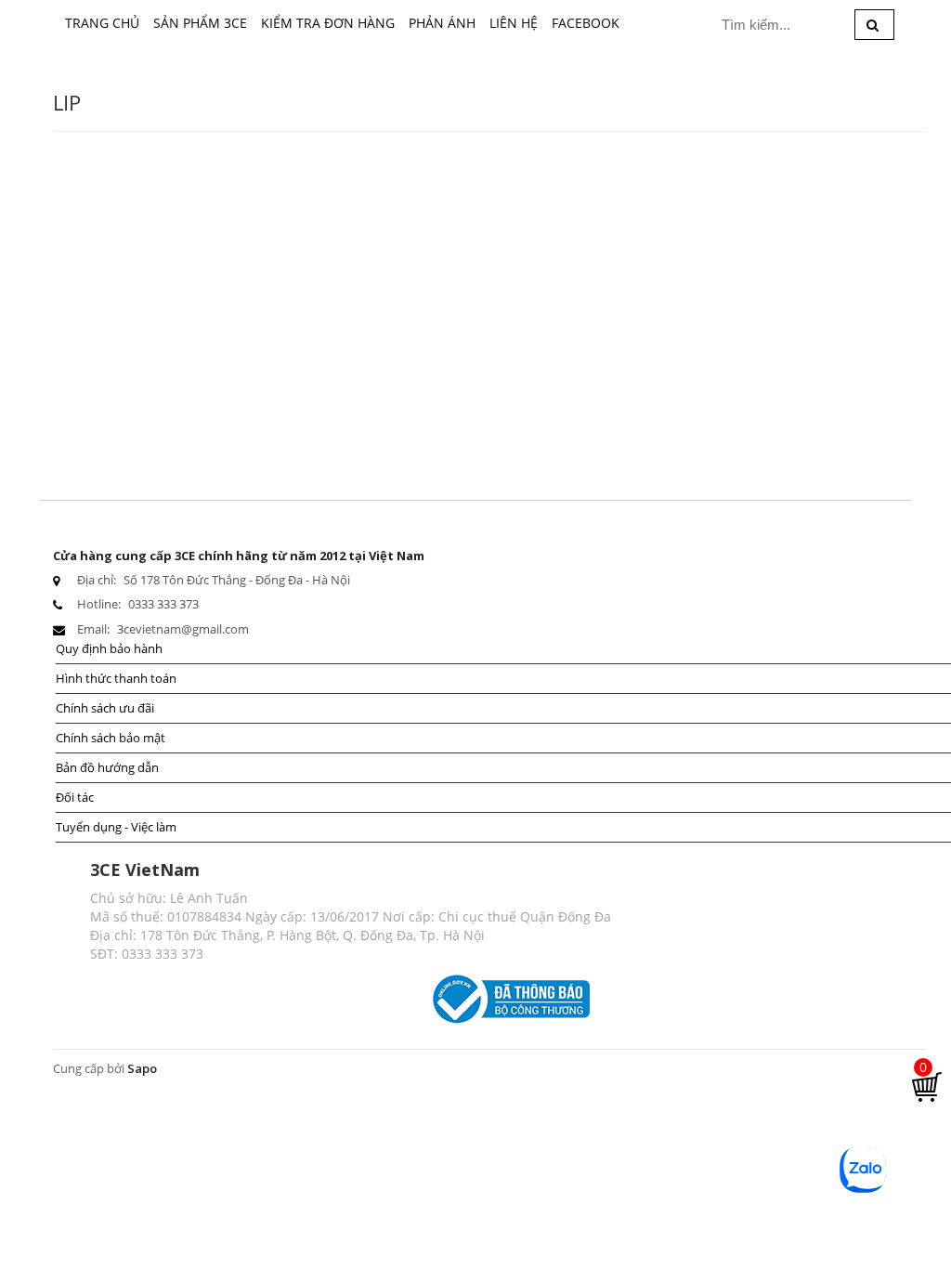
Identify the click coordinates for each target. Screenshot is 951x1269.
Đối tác (75, 797)
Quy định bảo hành (109, 648)
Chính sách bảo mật (110, 737)
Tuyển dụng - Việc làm (116, 826)
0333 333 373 (163, 603)
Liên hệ (513, 23)
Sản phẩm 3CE (200, 23)
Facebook (585, 23)
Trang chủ (102, 23)
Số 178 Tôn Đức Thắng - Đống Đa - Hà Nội (237, 579)
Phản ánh (442, 23)
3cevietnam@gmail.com (183, 629)
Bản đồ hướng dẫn (107, 767)
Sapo (142, 1068)
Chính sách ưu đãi (105, 708)
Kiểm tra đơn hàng (328, 23)
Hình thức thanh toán (116, 678)
